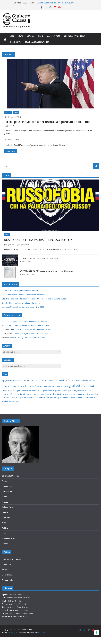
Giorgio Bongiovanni (48, 386)
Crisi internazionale (84, 381)
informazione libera (17, 394)
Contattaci (6, 564)
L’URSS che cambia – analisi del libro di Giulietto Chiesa (24, 295)
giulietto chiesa (81, 385)
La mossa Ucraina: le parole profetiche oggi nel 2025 (23, 307)
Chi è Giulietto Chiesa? (74, 36)
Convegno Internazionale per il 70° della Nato (39, 258)
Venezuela (92, 398)
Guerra (5, 512)
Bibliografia (15, 42)
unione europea (76, 398)
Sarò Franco (7, 616)
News (20, 36)
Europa (38, 386)
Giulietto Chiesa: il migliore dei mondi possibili (20, 290)
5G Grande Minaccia (10, 476)
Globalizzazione (36, 391)
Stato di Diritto (8, 610)
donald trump (27, 385)
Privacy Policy (8, 580)
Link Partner (7, 575)
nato (77, 394)
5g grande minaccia (11, 380)
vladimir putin (7, 401)
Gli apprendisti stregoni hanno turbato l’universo (29, 321)
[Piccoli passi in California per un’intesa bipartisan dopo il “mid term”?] (50, 83)
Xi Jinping (16, 401)
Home (4, 569)
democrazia (15, 386)
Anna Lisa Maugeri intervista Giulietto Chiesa (31, 333)
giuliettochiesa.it (9, 390)
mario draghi (44, 394)
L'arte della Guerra (9, 597)
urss (84, 398)
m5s (31, 394)
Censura (44, 380)
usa (86, 398)
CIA (49, 381)
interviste (6, 517)
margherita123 (23, 245)
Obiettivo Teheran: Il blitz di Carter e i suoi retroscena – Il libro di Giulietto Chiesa (34, 299)
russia (33, 397)
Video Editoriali (8, 538)
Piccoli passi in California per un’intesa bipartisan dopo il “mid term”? (47, 123)
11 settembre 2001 (29, 380)
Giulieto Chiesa (62, 386)
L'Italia (26, 394)
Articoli (30, 36)
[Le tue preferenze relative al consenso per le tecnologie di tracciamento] (96, 632)
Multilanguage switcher (37, 42)
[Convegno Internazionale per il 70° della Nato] (10, 260)
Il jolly (4, 601)
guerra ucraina (81, 391)
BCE (39, 381)
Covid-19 (72, 380)
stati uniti (49, 397)
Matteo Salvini (56, 394)
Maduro (37, 394)
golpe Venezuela (49, 391)
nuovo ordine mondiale (88, 394)
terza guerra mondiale (61, 398)
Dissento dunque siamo (11, 613)
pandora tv (25, 397)
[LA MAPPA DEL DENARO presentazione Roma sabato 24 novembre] (10, 272)
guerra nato (72, 391)
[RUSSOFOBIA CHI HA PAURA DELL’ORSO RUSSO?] (50, 205)
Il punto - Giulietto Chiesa (12, 594)
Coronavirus (60, 380)
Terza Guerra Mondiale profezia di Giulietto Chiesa (29, 325)
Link (12, 36)
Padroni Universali (11, 397)
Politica (5, 528)
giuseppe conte (23, 390)
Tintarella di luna (8, 607)
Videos (5, 543)
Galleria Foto (53, 36)
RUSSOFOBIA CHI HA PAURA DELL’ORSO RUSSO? (38, 240)
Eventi (7, 234)
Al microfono (7, 604)
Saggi (40, 36)
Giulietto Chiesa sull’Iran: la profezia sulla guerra (55, 3)
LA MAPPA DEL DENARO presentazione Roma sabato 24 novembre (47, 271)
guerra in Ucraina (61, 391)
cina (52, 380)
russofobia (41, 398)
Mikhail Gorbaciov (69, 394)
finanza (5, 502)
